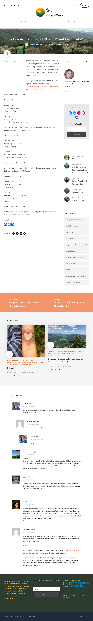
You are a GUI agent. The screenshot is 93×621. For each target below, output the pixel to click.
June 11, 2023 (76, 178)
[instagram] (18, 5)
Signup (84, 5)
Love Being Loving (78, 200)
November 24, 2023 (78, 164)
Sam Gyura (27, 403)
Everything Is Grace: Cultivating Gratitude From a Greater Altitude (80, 170)
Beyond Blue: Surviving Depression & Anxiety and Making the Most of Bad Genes (42, 86)
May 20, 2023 (76, 189)
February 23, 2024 (78, 156)
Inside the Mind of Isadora (32, 502)
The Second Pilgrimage (26, 365)
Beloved (74, 159)
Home (15, 22)
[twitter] (11, 5)
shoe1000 (26, 477)
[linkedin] (7, 5)
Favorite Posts (73, 22)
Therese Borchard (36, 44)
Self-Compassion (24, 363)
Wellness (59, 44)
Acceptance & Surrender (57, 352)
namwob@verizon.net (73, 550)
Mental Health (50, 44)
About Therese (25, 22)
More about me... (69, 91)
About (87, 616)
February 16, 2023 (78, 198)
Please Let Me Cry (78, 192)
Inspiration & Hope (27, 361)
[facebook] (4, 5)
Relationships (12, 363)
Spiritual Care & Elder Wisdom (59, 354)
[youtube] (14, 5)
